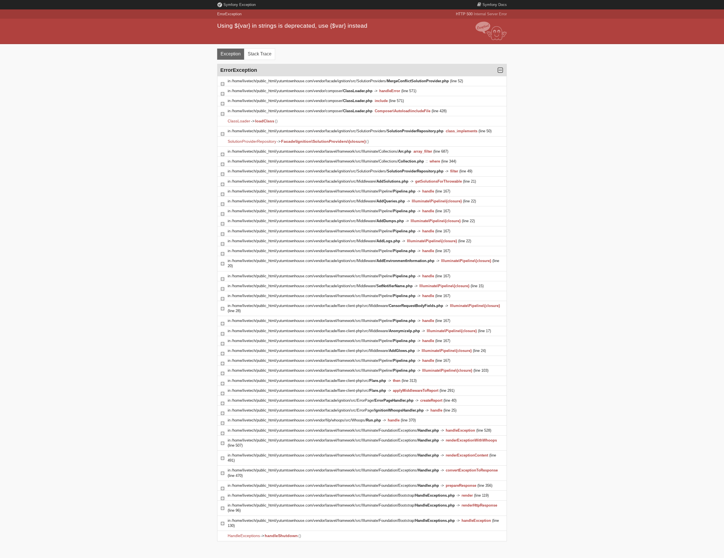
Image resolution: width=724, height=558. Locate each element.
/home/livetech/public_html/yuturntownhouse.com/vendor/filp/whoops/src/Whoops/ (306, 420)
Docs (494, 5)
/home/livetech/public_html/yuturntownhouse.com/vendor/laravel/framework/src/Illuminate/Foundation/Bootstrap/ (343, 495)
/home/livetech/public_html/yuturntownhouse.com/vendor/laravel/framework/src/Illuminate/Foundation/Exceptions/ (335, 430)
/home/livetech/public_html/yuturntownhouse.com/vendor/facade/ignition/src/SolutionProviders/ (340, 81)
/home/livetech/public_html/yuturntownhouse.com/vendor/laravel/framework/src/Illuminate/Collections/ (321, 151)
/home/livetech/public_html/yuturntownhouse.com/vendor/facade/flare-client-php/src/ (309, 381)
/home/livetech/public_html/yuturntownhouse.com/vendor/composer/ (302, 91)
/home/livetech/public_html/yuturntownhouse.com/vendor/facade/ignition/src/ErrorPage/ (322, 400)
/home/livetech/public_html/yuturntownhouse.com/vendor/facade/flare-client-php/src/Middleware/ (337, 306)
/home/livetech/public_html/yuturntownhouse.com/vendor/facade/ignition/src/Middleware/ (320, 181)
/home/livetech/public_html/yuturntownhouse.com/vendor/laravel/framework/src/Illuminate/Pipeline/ (323, 191)
